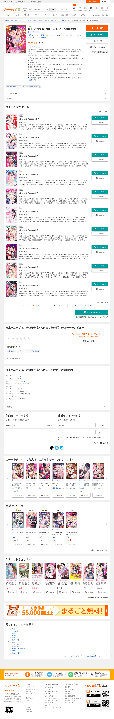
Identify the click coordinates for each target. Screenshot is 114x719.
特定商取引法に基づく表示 (73, 698)
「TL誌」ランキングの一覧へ (98, 550)
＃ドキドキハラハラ (32, 351)
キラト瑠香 (15, 646)
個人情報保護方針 (70, 696)
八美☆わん (76, 488)
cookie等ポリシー (70, 700)
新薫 (27, 488)
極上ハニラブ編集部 (39, 37)
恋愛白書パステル (31, 533)
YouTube (28, 709)
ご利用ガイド (106, 15)
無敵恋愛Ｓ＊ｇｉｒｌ (44, 533)
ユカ (66, 35)
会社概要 (67, 687)
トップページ (30, 687)
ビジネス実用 (73, 15)
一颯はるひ (52, 35)
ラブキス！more (17, 532)
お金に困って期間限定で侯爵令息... (71, 485)
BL (36, 15)
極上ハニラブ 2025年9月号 (28, 156)
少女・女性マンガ (27, 15)
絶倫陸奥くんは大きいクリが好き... (31, 485)
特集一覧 (28, 691)
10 (80, 306)
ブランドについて (70, 689)
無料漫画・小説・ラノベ (33, 689)
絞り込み (25, 9)
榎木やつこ (60, 35)
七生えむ (81, 488)
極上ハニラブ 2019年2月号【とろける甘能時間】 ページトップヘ (86, 656)
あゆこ (38, 35)
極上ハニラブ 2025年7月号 (28, 193)
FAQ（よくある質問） (51, 698)
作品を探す (48, 689)
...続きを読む (32, 80)
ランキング (29, 693)
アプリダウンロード (51, 691)
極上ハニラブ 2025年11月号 (29, 119)
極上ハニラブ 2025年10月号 (29, 137)
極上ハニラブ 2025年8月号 (28, 174)
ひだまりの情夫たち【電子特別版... (84, 485)
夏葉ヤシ (44, 35)
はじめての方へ (97, 15)
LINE (27, 700)
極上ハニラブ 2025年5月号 (28, 230)
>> (91, 306)
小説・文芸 (64, 15)
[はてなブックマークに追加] (62, 449)
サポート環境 (49, 696)
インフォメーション (51, 700)
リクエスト (48, 705)
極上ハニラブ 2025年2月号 (28, 285)
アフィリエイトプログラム (53, 707)
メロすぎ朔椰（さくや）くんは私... (44, 485)
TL (45, 15)
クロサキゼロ (96, 488)
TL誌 (13, 537)
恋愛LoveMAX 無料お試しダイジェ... (71, 534)
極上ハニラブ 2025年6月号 (28, 211)
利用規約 (67, 693)
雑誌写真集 (83, 15)
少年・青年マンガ (17, 15)
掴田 (53, 488)
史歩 (22, 488)
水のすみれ (69, 488)
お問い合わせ (49, 703)
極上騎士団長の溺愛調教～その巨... (97, 485)
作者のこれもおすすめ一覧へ (98, 597)
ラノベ (55, 15)
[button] (18, 495)
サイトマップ (69, 703)
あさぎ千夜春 (16, 488)
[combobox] (39, 9)
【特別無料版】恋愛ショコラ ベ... (57, 534)
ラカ (40, 488)
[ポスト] (52, 448)
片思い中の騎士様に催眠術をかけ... (17, 485)
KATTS (22, 381)
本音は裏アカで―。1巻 (57, 484)
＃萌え (20, 351)
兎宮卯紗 (31, 35)
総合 (8, 15)
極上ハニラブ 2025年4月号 (28, 248)
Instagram (29, 705)
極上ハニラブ (24, 384)
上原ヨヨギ (73, 35)
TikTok (28, 707)
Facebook (29, 712)
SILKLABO (59, 488)
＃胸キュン (11, 351)
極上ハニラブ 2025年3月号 (28, 267)
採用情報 (67, 691)
